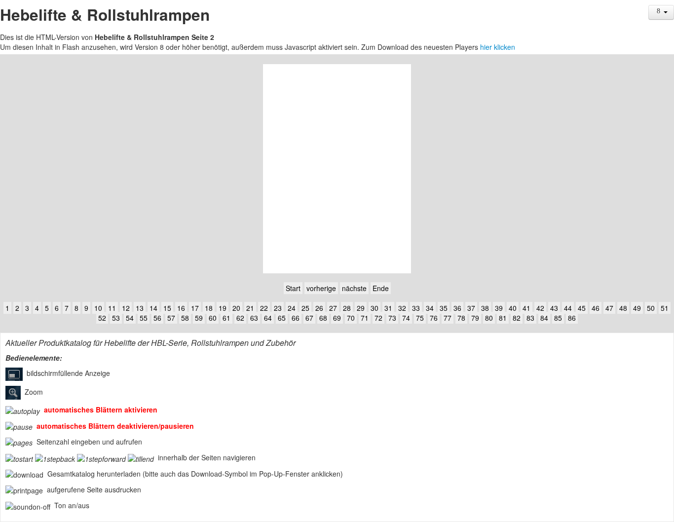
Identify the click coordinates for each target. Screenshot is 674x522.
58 (185, 318)
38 (485, 308)
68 (323, 318)
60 (213, 318)
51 (665, 308)
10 (98, 308)
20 (236, 308)
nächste (354, 288)
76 (434, 318)
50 (651, 308)
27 (333, 308)
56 (157, 318)
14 (153, 308)
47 (609, 308)
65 (282, 318)
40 (513, 308)
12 (126, 308)
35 (444, 308)
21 (250, 308)
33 (416, 308)
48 (623, 308)
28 (347, 308)
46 (595, 308)
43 (554, 308)
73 (392, 318)
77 (447, 318)
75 (420, 318)
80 (489, 318)
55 (144, 318)
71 (365, 318)
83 (530, 318)
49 (637, 308)
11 (112, 308)
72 (378, 318)
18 (209, 308)
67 (309, 318)
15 (167, 308)
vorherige (321, 288)
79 (475, 318)
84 (544, 318)
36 (457, 308)
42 (540, 308)
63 (254, 318)
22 (264, 308)
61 (226, 318)
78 (461, 318)
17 (195, 308)
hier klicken (497, 47)
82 (517, 318)
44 (568, 308)
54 (130, 318)
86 (572, 318)
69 (337, 318)
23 (278, 308)
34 (430, 308)
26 (319, 308)
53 (116, 318)
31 (388, 308)
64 (268, 318)
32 (402, 308)
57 (171, 318)
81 (503, 318)
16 (181, 308)
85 (558, 318)
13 (140, 308)
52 (102, 318)
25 (305, 308)
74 (406, 318)
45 (582, 308)
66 (296, 318)
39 (499, 308)
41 (526, 308)
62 (240, 318)
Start (293, 288)
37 (471, 308)
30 (374, 308)
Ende (381, 288)
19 (222, 308)
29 (361, 308)
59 (199, 318)
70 (351, 318)
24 (292, 308)
